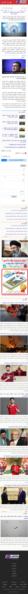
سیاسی (25, 10)
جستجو (24, 587)
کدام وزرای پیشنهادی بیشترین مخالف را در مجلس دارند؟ (10, 122)
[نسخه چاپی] (2, 10)
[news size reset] (11, 10)
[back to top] (23, 551)
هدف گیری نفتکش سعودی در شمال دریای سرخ (16, 219)
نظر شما (23, 165)
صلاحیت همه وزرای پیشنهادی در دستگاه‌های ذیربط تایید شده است (10, 128)
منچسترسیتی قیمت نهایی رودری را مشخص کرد (16, 456)
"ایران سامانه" (11, 591)
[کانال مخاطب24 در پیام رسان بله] (15, 263)
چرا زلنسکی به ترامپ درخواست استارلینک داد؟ (16, 485)
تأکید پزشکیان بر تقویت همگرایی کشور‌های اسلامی (15, 216)
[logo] (20, 2)
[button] (25, 67)
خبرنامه (17, 587)
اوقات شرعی (23, 584)
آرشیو (3, 587)
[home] (10, 3)
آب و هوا (5, 582)
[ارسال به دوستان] (4, 10)
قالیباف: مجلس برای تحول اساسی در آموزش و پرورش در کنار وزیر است (14, 141)
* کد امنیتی (22, 191)
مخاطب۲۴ (19, 40)
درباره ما (23, 582)
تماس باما (14, 582)
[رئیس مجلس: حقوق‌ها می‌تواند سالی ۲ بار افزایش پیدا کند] (15, 249)
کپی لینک (4, 160)
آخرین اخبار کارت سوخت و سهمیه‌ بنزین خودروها (15, 303)
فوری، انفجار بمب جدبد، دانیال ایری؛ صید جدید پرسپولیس (14, 395)
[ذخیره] (6, 10)
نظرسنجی (14, 584)
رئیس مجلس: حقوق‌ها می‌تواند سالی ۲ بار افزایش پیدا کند (17, 256)
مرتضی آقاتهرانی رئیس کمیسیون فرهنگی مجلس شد (14, 70)
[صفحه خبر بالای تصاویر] (15, 282)
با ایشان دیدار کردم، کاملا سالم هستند (18, 427)
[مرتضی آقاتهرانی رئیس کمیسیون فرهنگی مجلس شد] (14, 66)
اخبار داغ (25, 299)
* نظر (23, 179)
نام (23, 168)
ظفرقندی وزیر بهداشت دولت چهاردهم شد (17, 144)
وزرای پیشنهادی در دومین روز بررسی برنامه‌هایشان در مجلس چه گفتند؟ (10, 136)
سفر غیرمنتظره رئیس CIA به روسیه (18, 210)
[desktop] (8, 3)
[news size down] (8, 10)
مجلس (17, 153)
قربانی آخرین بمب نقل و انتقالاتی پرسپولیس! (16, 363)
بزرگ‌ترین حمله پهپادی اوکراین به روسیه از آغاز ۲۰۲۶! (14, 334)
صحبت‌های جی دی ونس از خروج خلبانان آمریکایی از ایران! (14, 517)
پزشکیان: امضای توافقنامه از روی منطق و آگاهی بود (15, 213)
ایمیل (23, 174)
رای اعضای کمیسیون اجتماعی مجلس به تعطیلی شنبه (10, 116)
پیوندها (5, 584)
